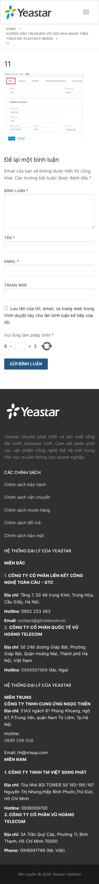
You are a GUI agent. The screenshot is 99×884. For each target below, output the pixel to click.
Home (11, 29)
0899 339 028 (18, 740)
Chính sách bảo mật (24, 535)
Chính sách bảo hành (25, 484)
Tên (9, 238)
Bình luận (16, 191)
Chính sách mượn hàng (27, 510)
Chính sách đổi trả (22, 522)
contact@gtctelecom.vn (41, 620)
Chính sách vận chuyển (27, 497)
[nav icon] (86, 12)
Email (11, 261)
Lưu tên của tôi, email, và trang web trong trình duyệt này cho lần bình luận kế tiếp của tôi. (49, 315)
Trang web (15, 285)
